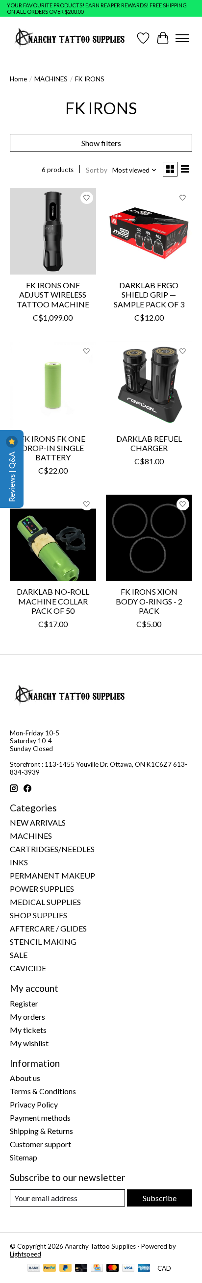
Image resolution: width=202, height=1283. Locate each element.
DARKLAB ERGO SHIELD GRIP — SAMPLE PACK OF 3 (149, 294)
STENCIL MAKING (43, 941)
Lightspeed (25, 1254)
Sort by (96, 170)
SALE (18, 954)
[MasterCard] (112, 1268)
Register (24, 1003)
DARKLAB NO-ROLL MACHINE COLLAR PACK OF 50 (53, 601)
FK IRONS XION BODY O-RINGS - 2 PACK (149, 601)
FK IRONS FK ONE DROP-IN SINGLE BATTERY (52, 448)
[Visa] (128, 1268)
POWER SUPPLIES (42, 888)
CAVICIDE (28, 968)
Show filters (101, 143)
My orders (27, 1016)
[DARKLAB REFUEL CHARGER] (149, 385)
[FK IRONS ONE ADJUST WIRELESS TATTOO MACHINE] (53, 231)
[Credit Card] (97, 1268)
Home (18, 79)
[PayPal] (49, 1268)
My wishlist (29, 1043)
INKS (19, 862)
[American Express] (144, 1268)
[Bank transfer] (33, 1268)
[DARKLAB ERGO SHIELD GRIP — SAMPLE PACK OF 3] (149, 231)
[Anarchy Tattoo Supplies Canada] (70, 38)
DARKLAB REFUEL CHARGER (149, 443)
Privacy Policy (34, 1104)
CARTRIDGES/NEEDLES (52, 849)
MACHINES (51, 79)
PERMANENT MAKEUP (52, 875)
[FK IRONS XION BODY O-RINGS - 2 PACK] (149, 538)
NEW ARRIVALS (38, 822)
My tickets (28, 1029)
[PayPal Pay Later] (65, 1268)
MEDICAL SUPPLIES (45, 901)
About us (25, 1077)
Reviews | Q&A (11, 476)
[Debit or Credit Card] (81, 1268)
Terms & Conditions (43, 1091)
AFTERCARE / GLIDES (48, 928)
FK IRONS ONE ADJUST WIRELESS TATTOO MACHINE (53, 294)
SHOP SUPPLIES (38, 915)
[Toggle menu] (182, 38)
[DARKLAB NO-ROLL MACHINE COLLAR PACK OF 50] (53, 538)
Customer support (40, 1144)
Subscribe (160, 1198)
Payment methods (40, 1117)
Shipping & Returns (41, 1130)
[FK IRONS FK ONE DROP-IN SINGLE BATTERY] (53, 385)
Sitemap (23, 1157)
